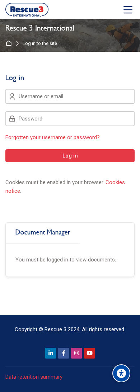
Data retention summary (33, 377)
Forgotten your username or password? (52, 137)
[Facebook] (63, 353)
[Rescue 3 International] (26, 10)
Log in (70, 155)
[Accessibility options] (121, 373)
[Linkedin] (50, 353)
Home (10, 43)
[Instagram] (76, 353)
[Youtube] (89, 353)
